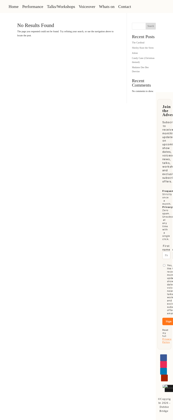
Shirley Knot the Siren (143, 48)
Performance (32, 6)
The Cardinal (138, 42)
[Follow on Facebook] (163, 357)
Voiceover (87, 6)
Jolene (135, 53)
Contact (124, 6)
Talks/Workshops (61, 6)
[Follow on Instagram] (163, 364)
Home (14, 6)
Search (150, 26)
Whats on (107, 6)
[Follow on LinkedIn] (163, 371)
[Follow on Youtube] (164, 378)
